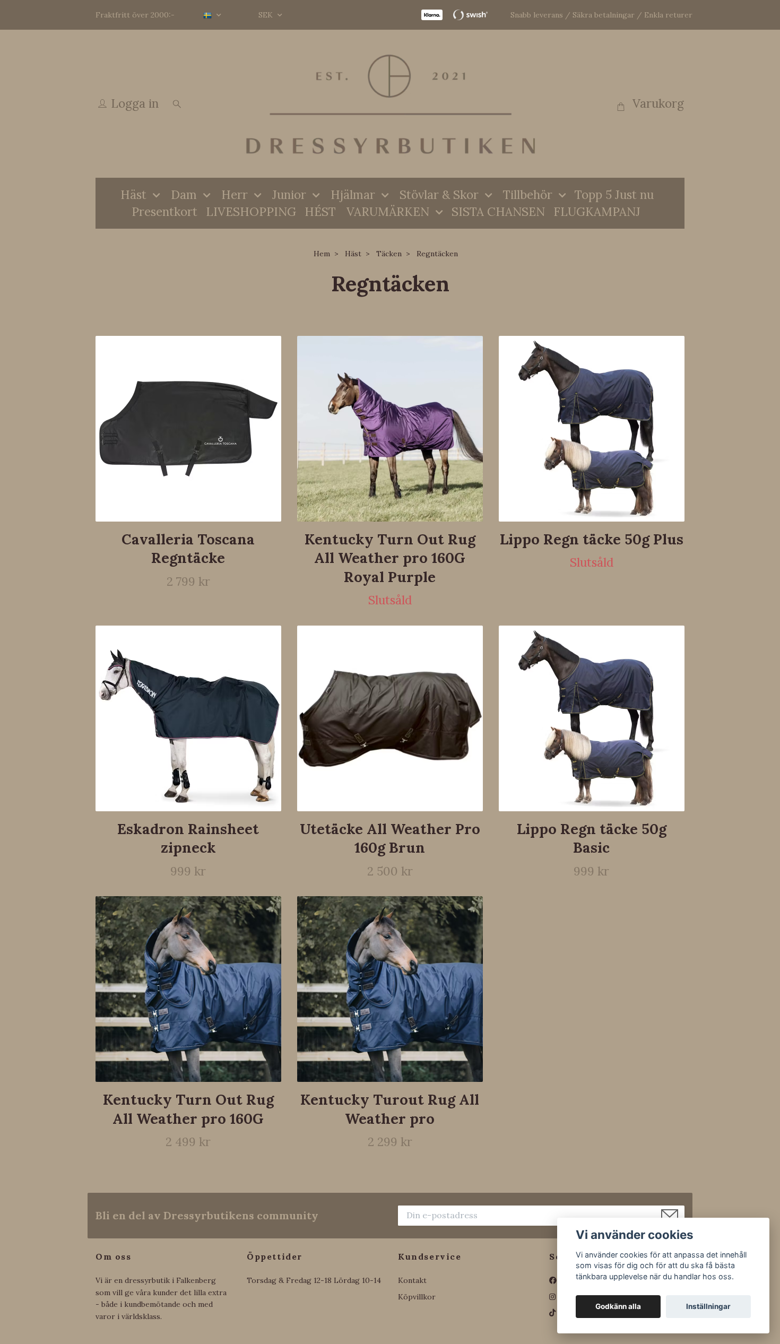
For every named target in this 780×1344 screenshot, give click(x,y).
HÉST (320, 211)
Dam (184, 194)
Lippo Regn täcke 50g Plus (591, 539)
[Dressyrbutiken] (390, 103)
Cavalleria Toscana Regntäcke (188, 548)
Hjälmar (353, 194)
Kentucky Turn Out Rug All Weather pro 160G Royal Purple (390, 558)
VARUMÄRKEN (387, 211)
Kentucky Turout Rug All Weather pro (389, 1108)
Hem (322, 253)
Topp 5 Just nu (614, 194)
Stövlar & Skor (439, 194)
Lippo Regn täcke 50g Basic (591, 838)
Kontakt (412, 1280)
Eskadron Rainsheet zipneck (188, 838)
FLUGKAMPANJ (596, 211)
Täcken (389, 253)
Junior (289, 194)
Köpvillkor (417, 1297)
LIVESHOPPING (251, 211)
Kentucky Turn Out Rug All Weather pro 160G (188, 1108)
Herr (234, 194)
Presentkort (164, 211)
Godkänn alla (618, 1306)
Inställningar (708, 1306)
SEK (266, 15)
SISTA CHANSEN (498, 211)
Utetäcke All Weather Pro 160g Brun (390, 838)
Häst (133, 194)
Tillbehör (527, 194)
